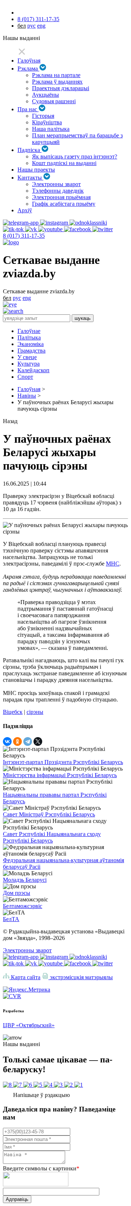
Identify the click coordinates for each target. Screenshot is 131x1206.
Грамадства (31, 350)
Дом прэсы (16, 893)
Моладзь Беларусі (25, 880)
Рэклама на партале (56, 75)
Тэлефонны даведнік (58, 191)
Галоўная (28, 60)
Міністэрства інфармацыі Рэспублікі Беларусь (60, 775)
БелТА (11, 919)
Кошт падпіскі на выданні (64, 163)
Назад (10, 421)
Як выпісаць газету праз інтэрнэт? (74, 156)
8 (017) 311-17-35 (38, 19)
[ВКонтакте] (7, 741)
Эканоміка (30, 344)
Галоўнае (28, 331)
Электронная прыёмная (61, 197)
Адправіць (17, 1199)
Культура (28, 364)
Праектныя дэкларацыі (60, 88)
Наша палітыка (51, 129)
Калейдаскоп (33, 370)
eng (41, 26)
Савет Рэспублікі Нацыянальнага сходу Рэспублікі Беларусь (52, 837)
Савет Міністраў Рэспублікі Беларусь (49, 814)
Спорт (25, 377)
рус (31, 26)
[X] (37, 741)
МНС (112, 563)
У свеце (27, 357)
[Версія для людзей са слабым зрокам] (10, 304)
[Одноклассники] (17, 741)
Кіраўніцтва (47, 122)
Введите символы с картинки (41, 1168)
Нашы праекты (36, 169)
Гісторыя (43, 116)
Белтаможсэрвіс (22, 906)
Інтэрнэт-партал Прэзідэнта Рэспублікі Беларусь (63, 762)
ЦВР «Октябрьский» (29, 1025)
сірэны (35, 712)
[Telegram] (27, 741)
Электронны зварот (56, 184)
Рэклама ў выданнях (57, 82)
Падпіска (29, 150)
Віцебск (13, 712)
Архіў (24, 210)
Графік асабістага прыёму (63, 204)
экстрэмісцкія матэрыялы (80, 977)
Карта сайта (24, 977)
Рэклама (28, 68)
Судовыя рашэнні (54, 101)
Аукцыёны (45, 95)
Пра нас (28, 109)
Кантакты (30, 177)
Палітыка (29, 337)
